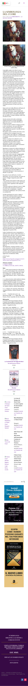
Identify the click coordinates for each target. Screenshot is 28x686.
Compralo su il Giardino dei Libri (18, 413)
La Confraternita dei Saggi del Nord (14, 361)
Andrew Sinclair (14, 386)
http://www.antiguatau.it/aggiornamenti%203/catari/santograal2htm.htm (13, 259)
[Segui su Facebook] (22, 679)
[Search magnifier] (24, 482)
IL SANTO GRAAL (7, 264)
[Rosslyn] (14, 371)
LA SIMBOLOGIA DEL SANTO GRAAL (13, 265)
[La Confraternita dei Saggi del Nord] (14, 345)
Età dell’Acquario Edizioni (14, 363)
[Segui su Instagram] (25, 679)
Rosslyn (14, 388)
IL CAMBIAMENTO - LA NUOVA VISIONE (12, 17)
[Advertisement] (14, 609)
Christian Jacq (14, 359)
